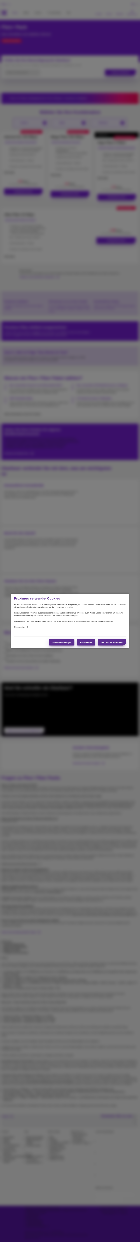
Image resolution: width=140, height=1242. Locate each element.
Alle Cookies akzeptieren (112, 642)
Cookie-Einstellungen (62, 642)
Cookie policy (19, 627)
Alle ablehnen (86, 642)
